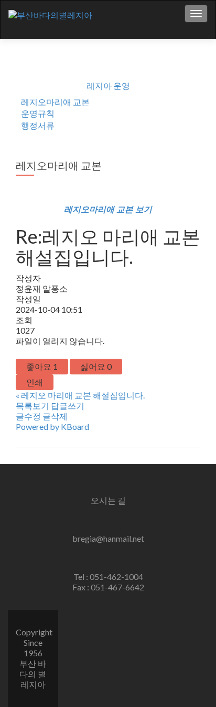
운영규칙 (38, 113)
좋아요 (42, 366)
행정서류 (38, 125)
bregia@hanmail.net (108, 538)
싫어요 (96, 366)
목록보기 (32, 405)
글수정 (28, 416)
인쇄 (34, 382)
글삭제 (55, 416)
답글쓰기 (67, 405)
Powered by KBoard (52, 426)
